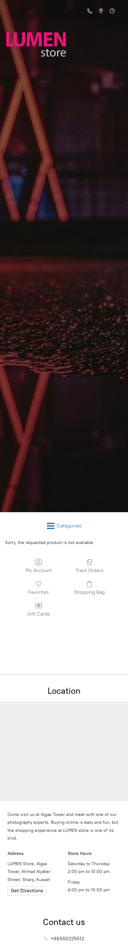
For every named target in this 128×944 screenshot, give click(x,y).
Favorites (38, 592)
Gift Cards (38, 614)
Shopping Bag (89, 592)
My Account (38, 570)
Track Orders (89, 570)
